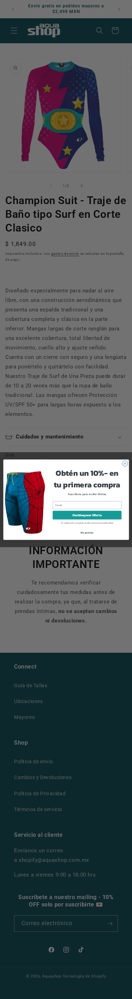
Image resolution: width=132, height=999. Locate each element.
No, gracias (86, 532)
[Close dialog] (124, 463)
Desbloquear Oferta (87, 515)
